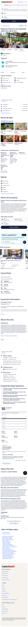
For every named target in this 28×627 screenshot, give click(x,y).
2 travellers (6, 224)
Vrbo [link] (3, 604)
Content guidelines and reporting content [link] (9, 599)
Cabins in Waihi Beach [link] (6, 542)
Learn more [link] (4, 415)
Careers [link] (3, 587)
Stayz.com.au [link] (4, 613)
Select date (6, 220)
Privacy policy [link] (4, 595)
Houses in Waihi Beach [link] (6, 549)
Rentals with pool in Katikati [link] (7, 552)
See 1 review (3, 55)
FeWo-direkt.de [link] (5, 609)
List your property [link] (5, 571)
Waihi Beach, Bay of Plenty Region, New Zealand (15, 10)
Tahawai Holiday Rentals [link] (7, 556)
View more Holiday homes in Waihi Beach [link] (9, 335)
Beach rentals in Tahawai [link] (7, 537)
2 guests (6, 17)
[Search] (24, 242)
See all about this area (5, 113)
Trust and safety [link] (5, 575)
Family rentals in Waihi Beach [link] (8, 545)
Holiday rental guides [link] (6, 579)
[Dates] (14, 13)
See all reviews (6, 463)
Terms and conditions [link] (6, 593)
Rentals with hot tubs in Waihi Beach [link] (9, 546)
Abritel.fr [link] (3, 606)
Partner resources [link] (5, 577)
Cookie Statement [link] (5, 597)
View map (4, 101)
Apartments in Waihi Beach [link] (7, 536)
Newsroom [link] (4, 591)
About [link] (3, 585)
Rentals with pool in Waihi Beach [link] (8, 553)
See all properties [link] (6, 25)
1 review (7, 409)
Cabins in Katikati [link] (5, 541)
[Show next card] (26, 40)
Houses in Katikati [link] (5, 548)
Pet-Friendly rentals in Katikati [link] (8, 550)
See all (2, 84)
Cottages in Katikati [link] (6, 543)
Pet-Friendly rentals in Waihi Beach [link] (9, 551)
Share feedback (14, 523)
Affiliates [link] (3, 589)
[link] (26, 26)
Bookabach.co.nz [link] (5, 611)
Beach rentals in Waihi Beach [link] (8, 539)
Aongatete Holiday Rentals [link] (7, 555)
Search (14, 21)
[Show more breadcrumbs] (2, 5)
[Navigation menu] (25, 1)
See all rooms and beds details (8, 193)
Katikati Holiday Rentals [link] (7, 558)
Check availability (14, 227)
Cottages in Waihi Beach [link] (7, 544)
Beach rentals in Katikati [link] (7, 538)
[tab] (6, 532)
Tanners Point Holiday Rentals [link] (8, 557)
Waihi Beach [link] (6, 5)
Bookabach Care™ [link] (5, 573)
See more (3, 314)
